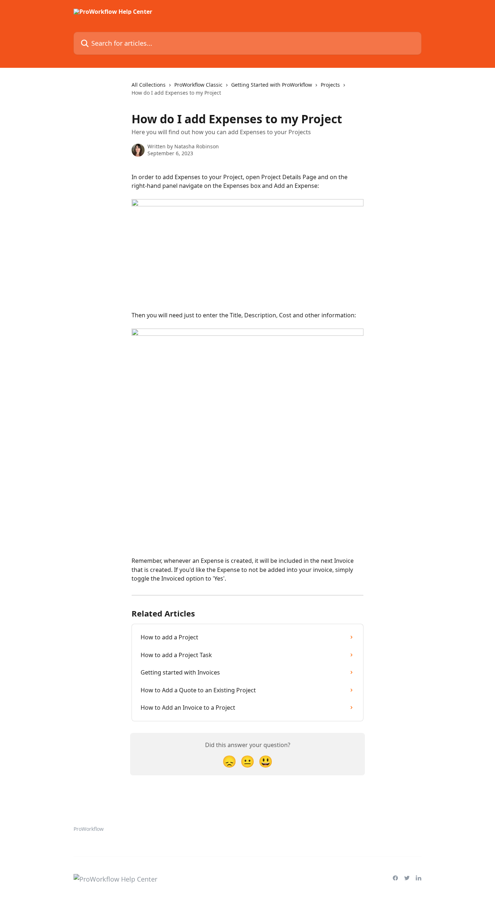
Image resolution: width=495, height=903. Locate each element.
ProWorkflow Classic (198, 84)
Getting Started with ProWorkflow (271, 84)
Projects (330, 84)
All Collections (149, 84)
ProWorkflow (89, 828)
